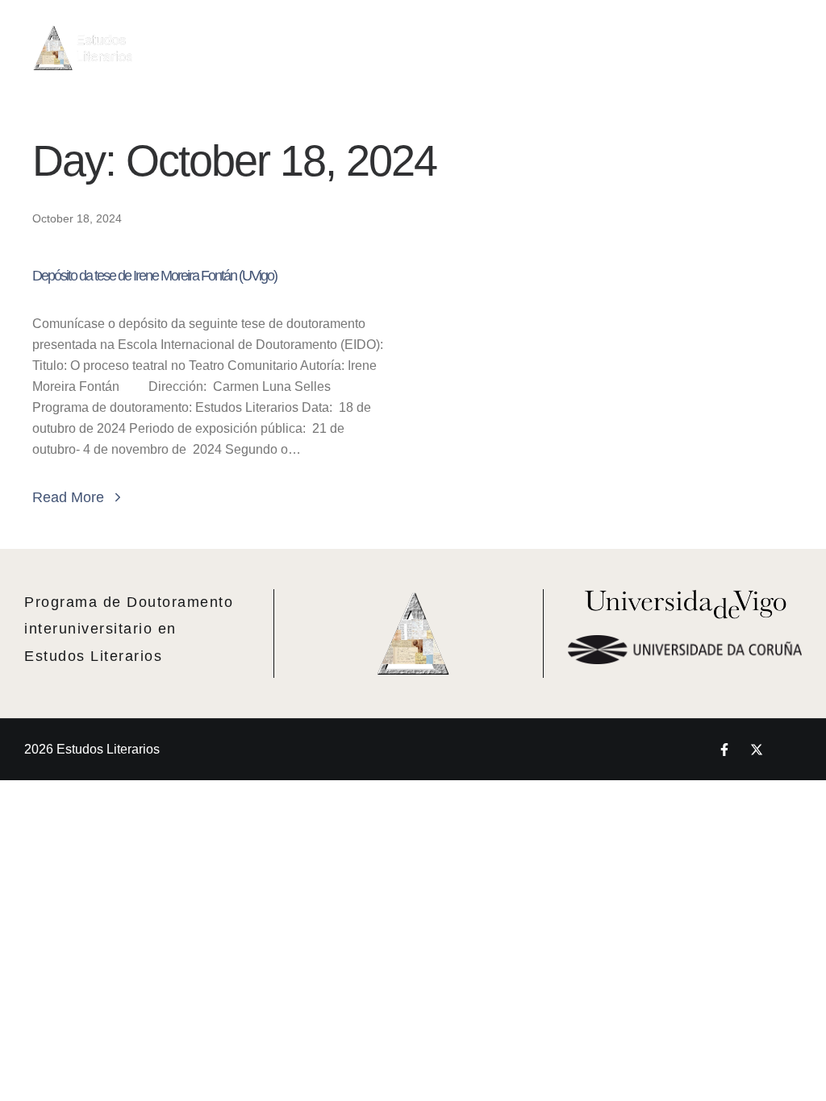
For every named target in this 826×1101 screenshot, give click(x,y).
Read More (68, 497)
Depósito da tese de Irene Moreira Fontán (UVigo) (154, 276)
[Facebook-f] (724, 749)
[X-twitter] (756, 749)
